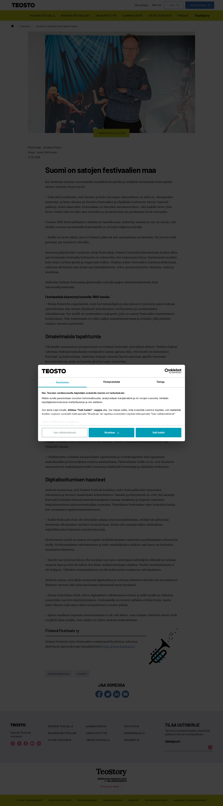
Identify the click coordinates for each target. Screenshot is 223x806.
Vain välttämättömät (64, 432)
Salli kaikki (158, 432)
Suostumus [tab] (62, 382)
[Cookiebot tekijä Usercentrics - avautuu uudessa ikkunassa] (167, 371)
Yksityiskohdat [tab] (111, 381)
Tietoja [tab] (160, 381)
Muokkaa (109, 432)
